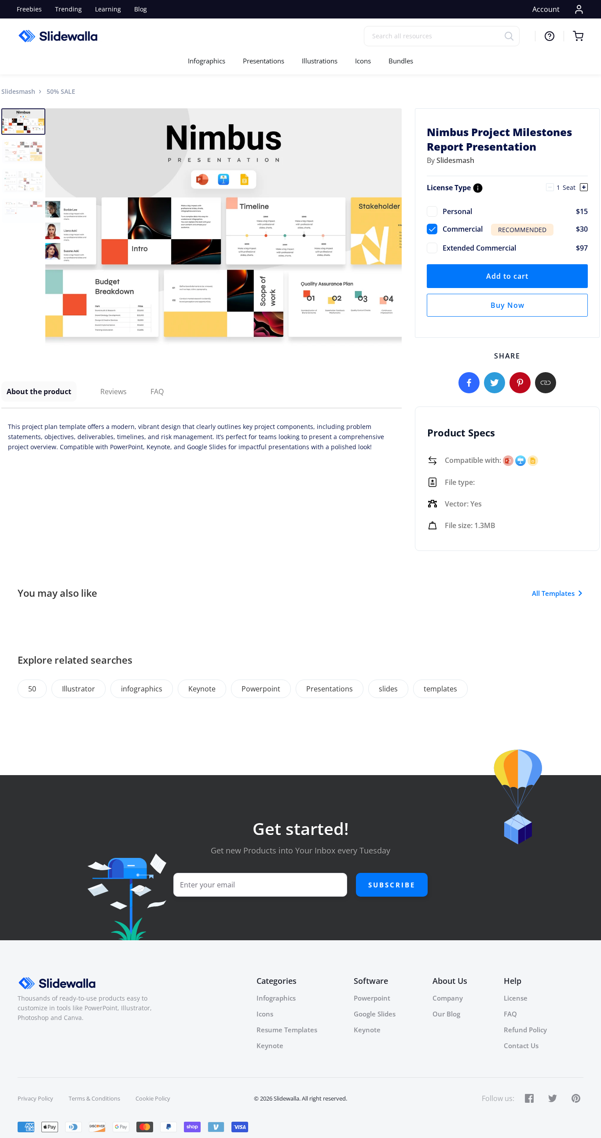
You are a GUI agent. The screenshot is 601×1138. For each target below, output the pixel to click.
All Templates (553, 593)
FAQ (157, 391)
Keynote (202, 689)
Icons (363, 60)
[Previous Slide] (53, 227)
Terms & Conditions (94, 1098)
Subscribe (391, 884)
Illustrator (78, 689)
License (516, 998)
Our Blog (446, 1013)
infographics (141, 689)
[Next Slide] (394, 227)
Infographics (206, 60)
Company (447, 998)
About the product (39, 391)
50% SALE (61, 91)
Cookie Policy (153, 1098)
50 (32, 689)
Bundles (400, 60)
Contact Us (521, 1045)
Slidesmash (18, 91)
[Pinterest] (520, 382)
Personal (515, 211)
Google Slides (375, 1013)
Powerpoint (261, 689)
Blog (140, 9)
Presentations (263, 60)
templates (440, 689)
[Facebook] (469, 382)
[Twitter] (494, 382)
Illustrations (319, 60)
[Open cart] (573, 36)
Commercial (515, 229)
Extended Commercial (515, 248)
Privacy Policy (35, 1098)
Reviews (113, 391)
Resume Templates (287, 1029)
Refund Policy (525, 1029)
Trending (68, 9)
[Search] (512, 36)
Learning (108, 9)
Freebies (29, 9)
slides (388, 689)
